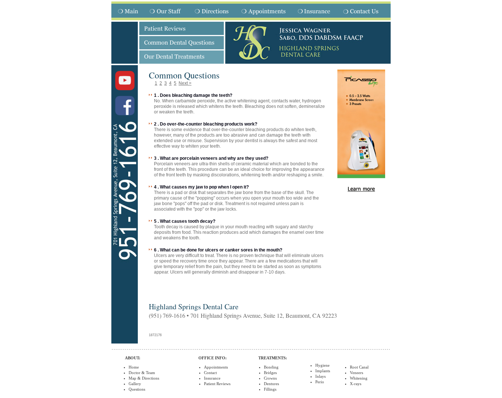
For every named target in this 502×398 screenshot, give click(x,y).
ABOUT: (132, 358)
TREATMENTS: (272, 358)
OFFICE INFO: (212, 358)
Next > (185, 83)
